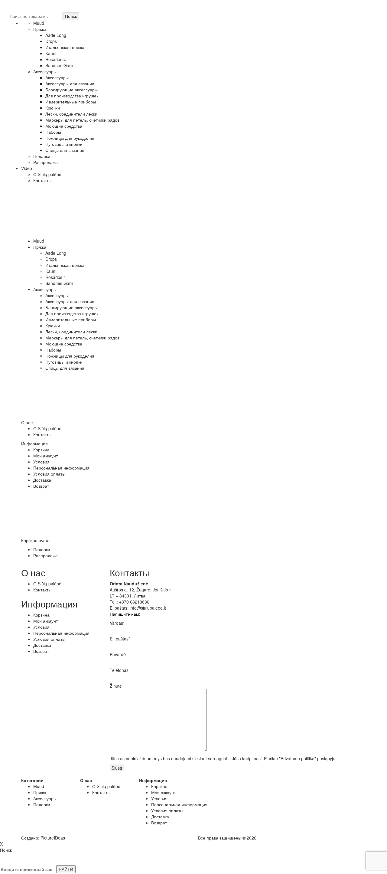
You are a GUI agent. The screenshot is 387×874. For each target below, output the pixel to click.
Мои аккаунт (45, 456)
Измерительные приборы (70, 102)
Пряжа (39, 29)
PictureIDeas (53, 838)
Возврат (41, 486)
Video (26, 168)
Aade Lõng (55, 35)
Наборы (53, 132)
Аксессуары (45, 71)
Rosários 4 (55, 59)
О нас (27, 422)
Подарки (41, 156)
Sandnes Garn (59, 65)
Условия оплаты (49, 474)
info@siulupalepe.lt (148, 608)
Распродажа (45, 162)
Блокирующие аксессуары (71, 90)
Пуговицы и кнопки (64, 144)
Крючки (52, 108)
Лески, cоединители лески (71, 114)
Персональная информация (61, 468)
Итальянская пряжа (64, 47)
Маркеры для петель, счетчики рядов (82, 120)
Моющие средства (63, 126)
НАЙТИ (66, 869)
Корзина (41, 450)
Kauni (50, 53)
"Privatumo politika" (297, 758)
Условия (41, 462)
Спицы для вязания (64, 150)
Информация (34, 443)
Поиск (71, 16)
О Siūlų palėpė (47, 174)
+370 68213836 (134, 602)
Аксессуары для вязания (69, 83)
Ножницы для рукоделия (69, 138)
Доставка (42, 480)
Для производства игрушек (71, 96)
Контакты (42, 180)
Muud (38, 23)
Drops (51, 41)
